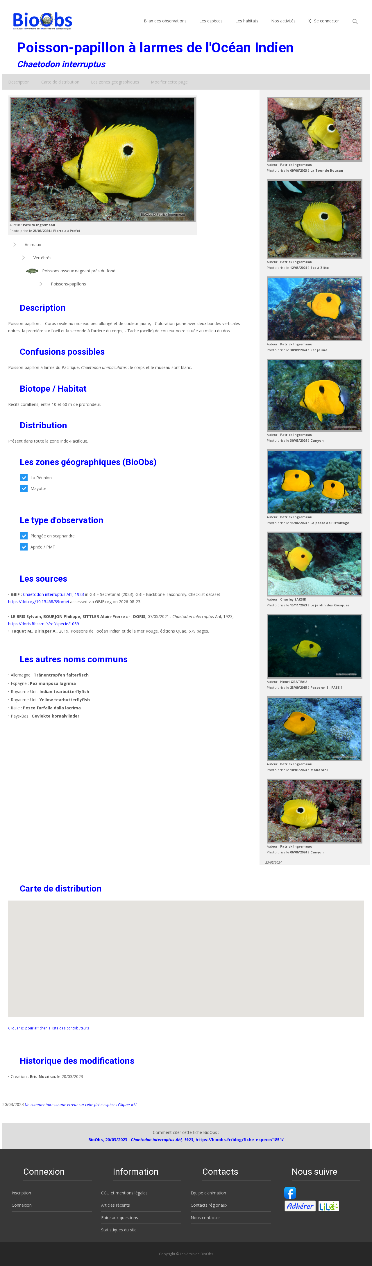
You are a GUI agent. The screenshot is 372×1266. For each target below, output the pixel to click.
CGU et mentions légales (124, 1193)
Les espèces (211, 21)
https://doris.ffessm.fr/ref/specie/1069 (43, 623)
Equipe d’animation (208, 1193)
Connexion (22, 1205)
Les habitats (246, 21)
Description (19, 82)
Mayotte (38, 488)
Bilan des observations (165, 21)
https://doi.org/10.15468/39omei (38, 601)
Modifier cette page (169, 82)
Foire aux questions (119, 1217)
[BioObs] (37, 19)
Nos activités (283, 21)
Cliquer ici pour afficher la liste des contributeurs (48, 1028)
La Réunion (41, 477)
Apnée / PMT (43, 547)
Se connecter (326, 21)
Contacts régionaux (209, 1205)
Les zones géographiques (115, 82)
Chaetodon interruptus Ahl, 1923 (53, 594)
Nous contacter (205, 1217)
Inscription (21, 1193)
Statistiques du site (119, 1230)
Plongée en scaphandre (53, 536)
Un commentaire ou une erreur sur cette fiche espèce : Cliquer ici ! (80, 1104)
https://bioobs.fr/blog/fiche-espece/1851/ (240, 1139)
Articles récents (115, 1205)
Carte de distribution (60, 82)
